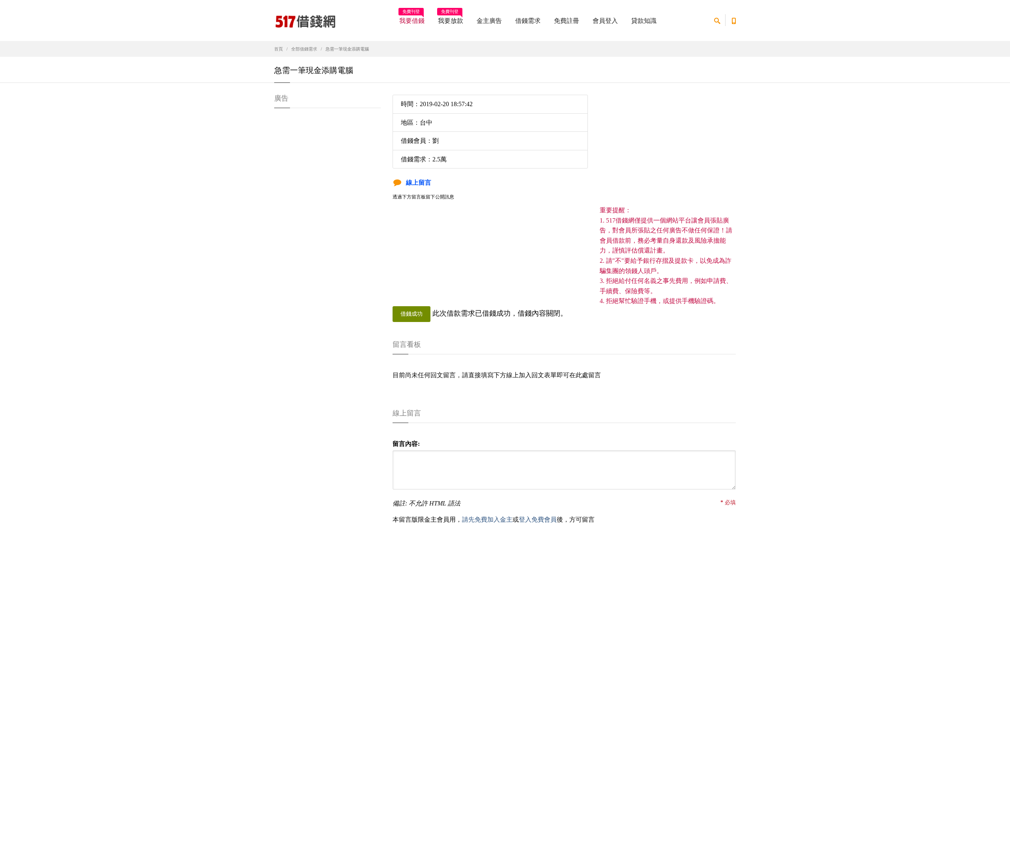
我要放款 (450, 18)
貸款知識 (643, 20)
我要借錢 (412, 18)
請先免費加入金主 (487, 519)
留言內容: (406, 443)
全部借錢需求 (304, 49)
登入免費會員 (538, 519)
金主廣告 (489, 20)
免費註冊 (566, 20)
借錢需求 (528, 20)
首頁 (278, 49)
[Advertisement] (668, 150)
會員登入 (605, 20)
